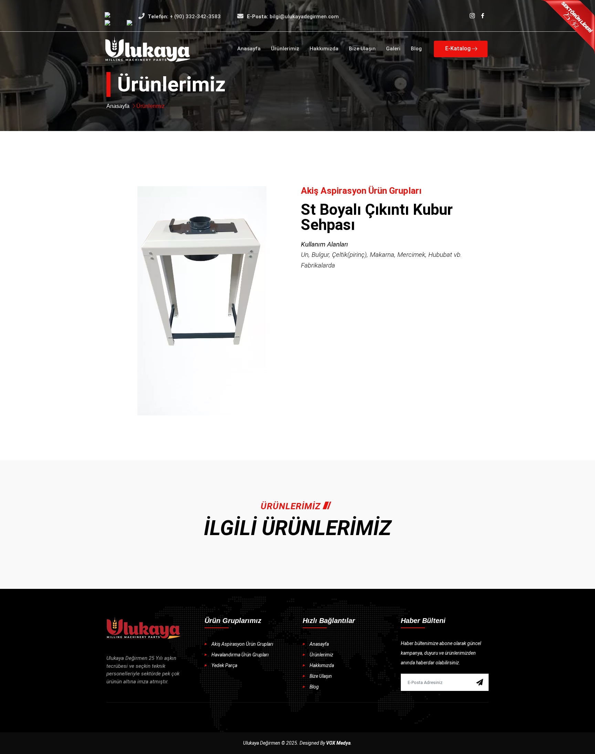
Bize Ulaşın (362, 49)
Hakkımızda (324, 49)
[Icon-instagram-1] (472, 15)
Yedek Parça (224, 665)
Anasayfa (249, 49)
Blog (416, 49)
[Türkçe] (114, 15)
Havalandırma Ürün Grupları (240, 654)
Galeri (393, 49)
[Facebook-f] (482, 15)
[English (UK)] (116, 23)
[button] (461, 49)
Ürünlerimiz (285, 49)
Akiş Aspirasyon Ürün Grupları (242, 644)
